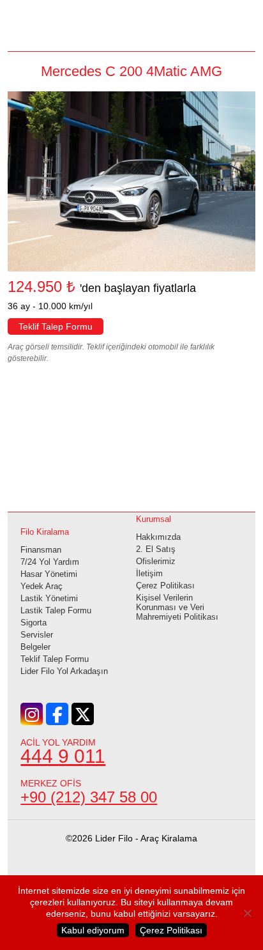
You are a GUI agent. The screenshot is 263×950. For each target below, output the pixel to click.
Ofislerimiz (156, 561)
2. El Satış (156, 549)
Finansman (40, 550)
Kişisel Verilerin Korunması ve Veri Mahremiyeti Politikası (177, 607)
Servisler (36, 635)
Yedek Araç (41, 586)
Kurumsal (153, 519)
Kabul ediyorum (92, 930)
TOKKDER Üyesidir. (131, 879)
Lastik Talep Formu (55, 610)
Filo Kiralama (44, 532)
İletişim (149, 573)
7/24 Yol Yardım (49, 562)
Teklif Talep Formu (56, 326)
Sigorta (33, 622)
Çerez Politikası (165, 585)
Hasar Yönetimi (48, 574)
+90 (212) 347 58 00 (88, 797)
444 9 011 (62, 756)
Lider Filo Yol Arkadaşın (64, 671)
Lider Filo (131, 24)
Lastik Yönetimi (49, 598)
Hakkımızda (158, 537)
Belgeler (35, 647)
